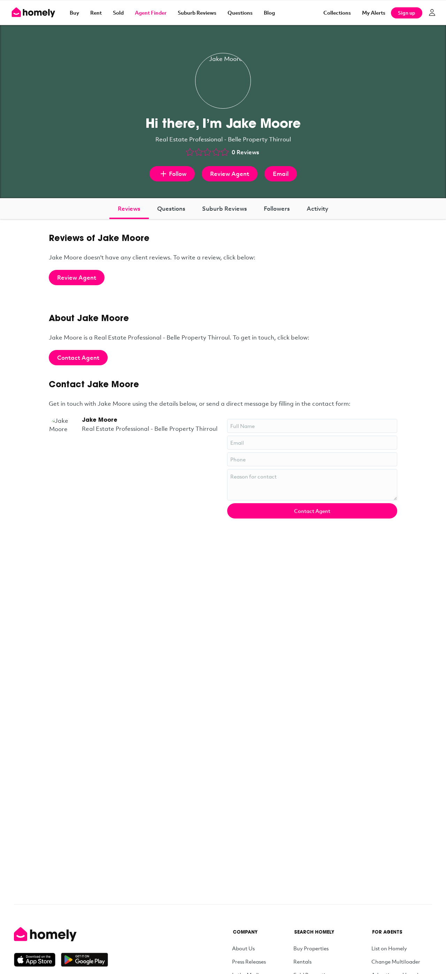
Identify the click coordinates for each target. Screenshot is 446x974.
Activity (317, 208)
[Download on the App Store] (37, 960)
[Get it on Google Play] (84, 960)
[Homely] (61, 934)
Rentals (302, 961)
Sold (118, 12)
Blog (269, 12)
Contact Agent (78, 357)
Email (281, 174)
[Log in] (432, 12)
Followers (277, 208)
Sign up (406, 12)
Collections (337, 12)
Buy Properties (311, 948)
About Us (243, 948)
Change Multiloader (395, 961)
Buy (74, 12)
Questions (240, 12)
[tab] (129, 208)
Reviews (129, 208)
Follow (177, 174)
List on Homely (389, 948)
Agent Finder (151, 12)
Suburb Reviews (197, 12)
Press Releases (249, 961)
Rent (96, 12)
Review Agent (229, 174)
